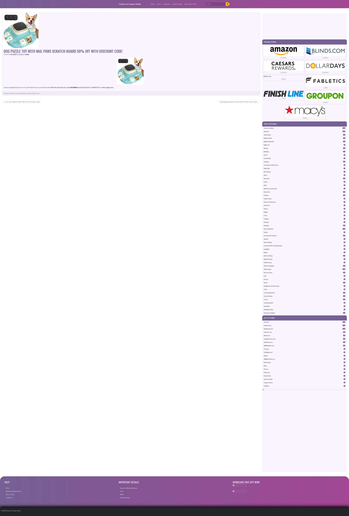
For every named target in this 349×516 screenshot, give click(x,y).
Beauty (304, 148)
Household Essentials (304, 235)
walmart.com (304, 332)
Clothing (304, 162)
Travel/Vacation (304, 303)
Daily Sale (304, 168)
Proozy (304, 279)
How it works (10, 494)
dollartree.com (304, 342)
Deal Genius (304, 172)
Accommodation (304, 128)
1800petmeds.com (304, 359)
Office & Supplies (304, 266)
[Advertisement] (304, 26)
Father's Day (304, 199)
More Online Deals (190, 4)
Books (304, 155)
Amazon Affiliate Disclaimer (128, 488)
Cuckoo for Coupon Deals (130, 4)
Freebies (304, 219)
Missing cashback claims (13, 491)
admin (27, 54)
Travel (304, 299)
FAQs (7, 488)
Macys (304, 252)
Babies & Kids (304, 138)
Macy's (304, 356)
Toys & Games (304, 296)
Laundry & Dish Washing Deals (304, 246)
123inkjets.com (304, 352)
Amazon (13, 93)
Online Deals (32, 93)
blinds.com (304, 335)
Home (153, 4)
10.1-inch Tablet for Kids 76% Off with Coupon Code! (22, 102)
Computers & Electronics (304, 165)
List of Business (125, 497)
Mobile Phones (304, 259)
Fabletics (304, 386)
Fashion (304, 195)
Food (304, 215)
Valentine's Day (304, 309)
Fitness (304, 209)
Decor (304, 175)
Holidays (304, 225)
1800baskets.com (304, 345)
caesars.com (304, 325)
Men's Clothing (304, 256)
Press (121, 491)
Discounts (304, 178)
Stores (159, 4)
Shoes (304, 283)
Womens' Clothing (304, 313)
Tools (304, 289)
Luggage (304, 249)
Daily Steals (304, 376)
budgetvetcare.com (304, 339)
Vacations (304, 306)
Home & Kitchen (21, 93)
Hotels (304, 232)
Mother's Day (304, 262)
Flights (304, 212)
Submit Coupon (177, 4)
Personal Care (304, 272)
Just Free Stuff (304, 379)
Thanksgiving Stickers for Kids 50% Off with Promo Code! (238, 102)
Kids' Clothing (304, 242)
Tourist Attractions (304, 293)
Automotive (304, 135)
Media (122, 494)
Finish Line (304, 205)
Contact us (9, 497)
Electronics (304, 192)
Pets (38, 93)
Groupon (304, 222)
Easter (304, 182)
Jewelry (304, 239)
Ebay (304, 185)
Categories (166, 4)
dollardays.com (304, 329)
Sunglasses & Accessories (304, 286)
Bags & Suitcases (304, 141)
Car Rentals (304, 158)
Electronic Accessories (304, 188)
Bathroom (304, 145)
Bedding (304, 151)
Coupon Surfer (304, 382)
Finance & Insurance (304, 202)
